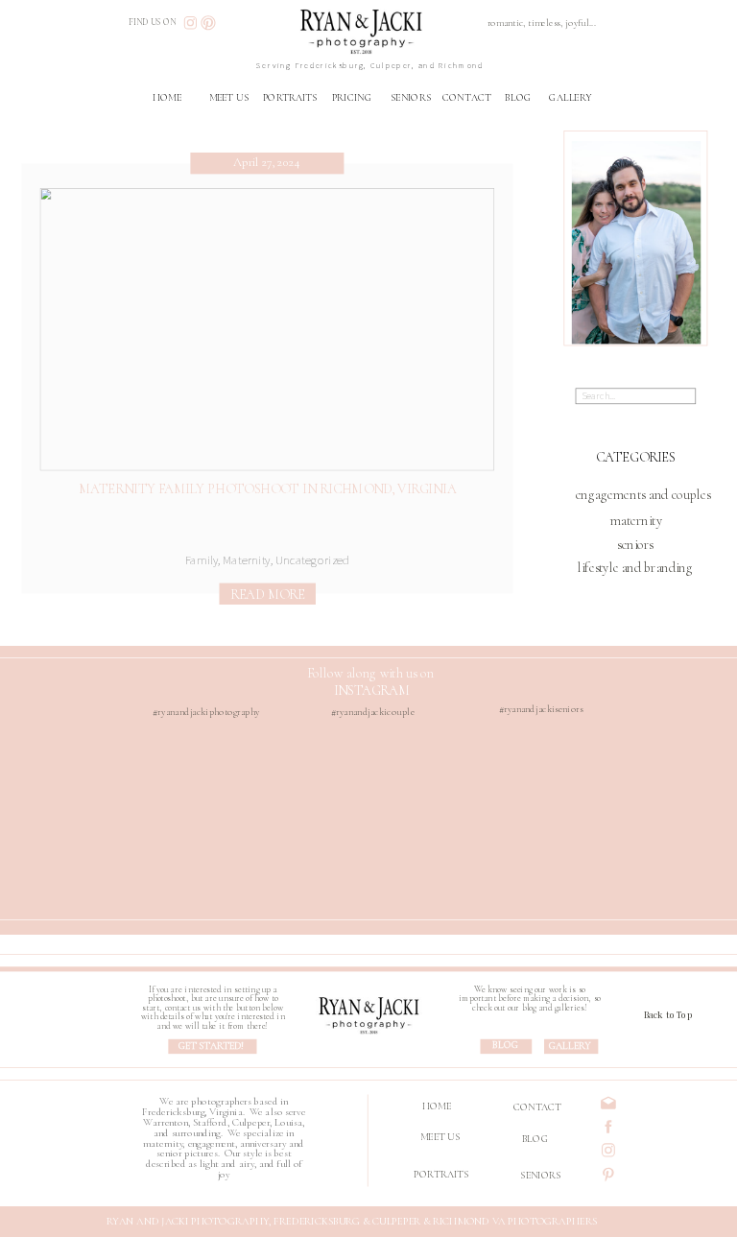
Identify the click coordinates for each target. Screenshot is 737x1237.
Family (202, 560)
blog (505, 1045)
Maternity (246, 560)
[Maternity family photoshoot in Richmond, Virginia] (267, 329)
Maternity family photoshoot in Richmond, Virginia (267, 488)
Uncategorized (312, 560)
